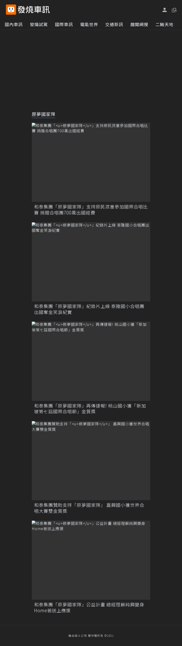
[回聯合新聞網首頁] (11, 10)
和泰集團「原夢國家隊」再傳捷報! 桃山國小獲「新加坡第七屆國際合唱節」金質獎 (90, 408)
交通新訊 (114, 24)
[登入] (165, 10)
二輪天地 (164, 24)
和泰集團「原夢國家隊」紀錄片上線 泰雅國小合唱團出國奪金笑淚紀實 (89, 309)
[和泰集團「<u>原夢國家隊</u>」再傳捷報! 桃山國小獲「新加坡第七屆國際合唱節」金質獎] (91, 361)
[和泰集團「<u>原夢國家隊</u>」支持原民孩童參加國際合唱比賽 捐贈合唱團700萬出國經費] (91, 162)
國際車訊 (64, 24)
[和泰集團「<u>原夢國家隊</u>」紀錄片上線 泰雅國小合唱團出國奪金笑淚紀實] (91, 261)
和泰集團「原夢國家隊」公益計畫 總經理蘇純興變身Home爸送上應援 (89, 607)
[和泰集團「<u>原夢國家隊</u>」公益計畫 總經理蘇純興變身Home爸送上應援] (91, 560)
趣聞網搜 (139, 24)
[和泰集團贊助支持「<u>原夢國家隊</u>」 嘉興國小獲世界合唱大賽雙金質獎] (91, 460)
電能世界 (89, 24)
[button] (173, 9)
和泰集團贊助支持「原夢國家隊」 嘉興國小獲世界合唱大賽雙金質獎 (89, 508)
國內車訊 (14, 24)
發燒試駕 (39, 24)
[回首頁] (33, 10)
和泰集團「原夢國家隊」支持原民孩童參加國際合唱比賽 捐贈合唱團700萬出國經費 (91, 209)
